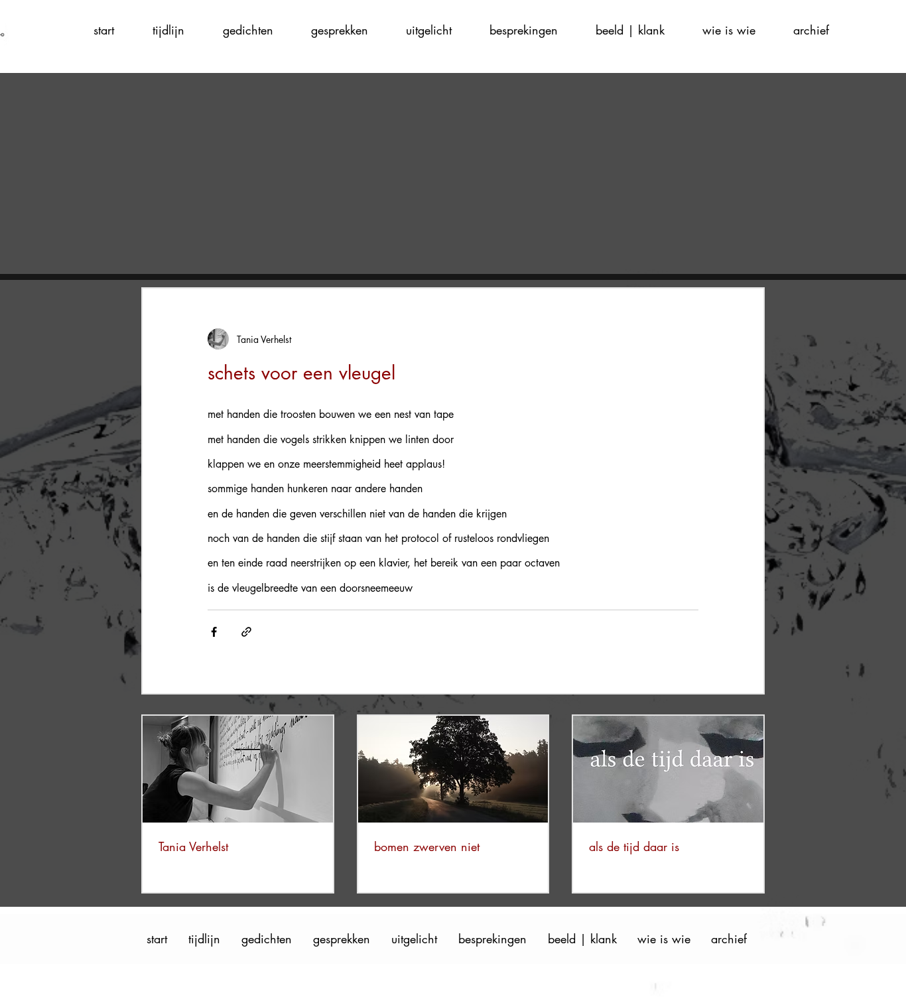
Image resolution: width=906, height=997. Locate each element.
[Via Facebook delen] (214, 632)
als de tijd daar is (634, 846)
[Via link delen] (246, 632)
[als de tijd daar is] (668, 769)
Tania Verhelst (193, 846)
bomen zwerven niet (427, 846)
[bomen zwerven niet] (453, 769)
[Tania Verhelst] (238, 769)
